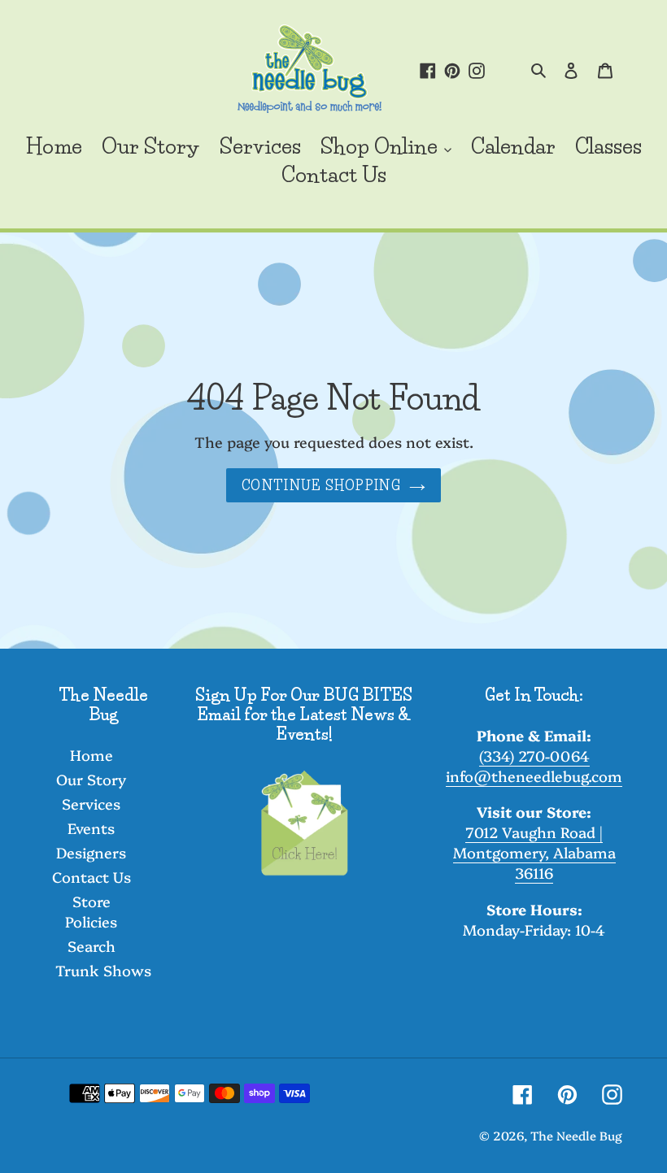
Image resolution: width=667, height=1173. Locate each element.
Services (91, 803)
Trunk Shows (103, 970)
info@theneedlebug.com (534, 776)
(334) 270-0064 (534, 755)
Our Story (91, 779)
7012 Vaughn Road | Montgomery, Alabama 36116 (534, 852)
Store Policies (91, 911)
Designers (91, 852)
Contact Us (91, 877)
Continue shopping (321, 485)
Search (92, 946)
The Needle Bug (576, 1135)
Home (91, 755)
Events (91, 828)
